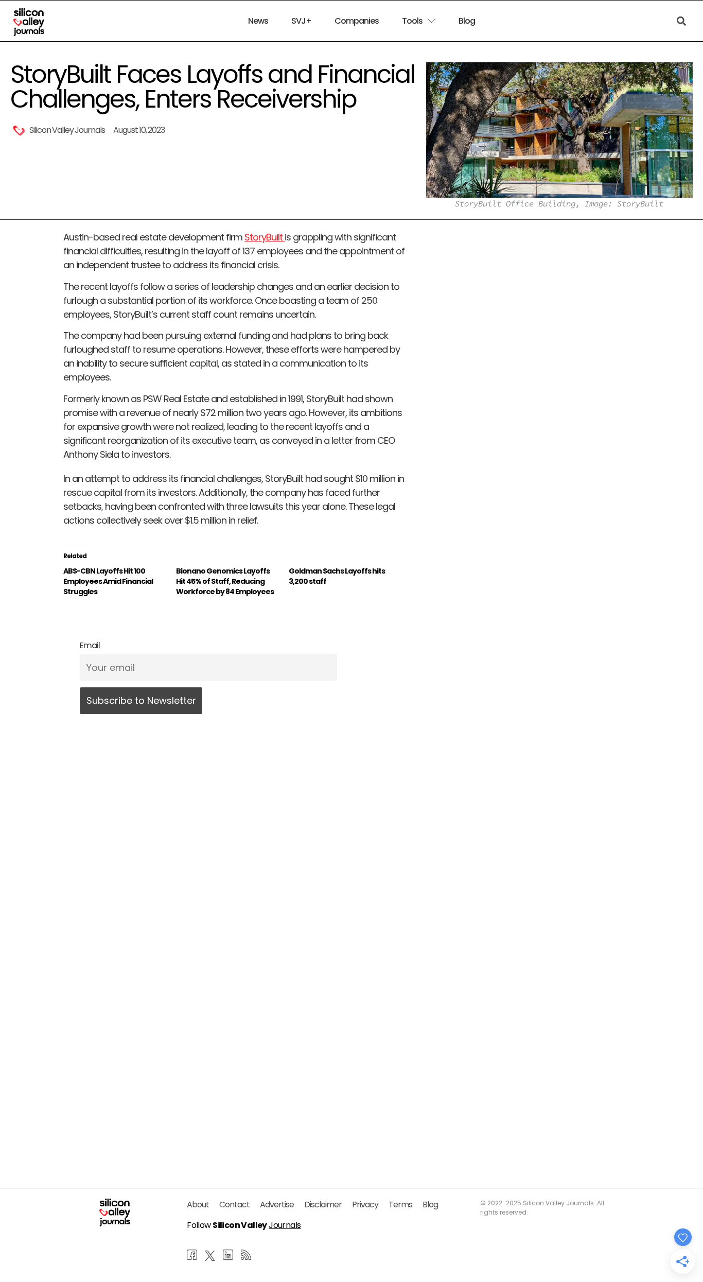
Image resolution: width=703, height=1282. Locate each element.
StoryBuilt (264, 237)
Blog (467, 21)
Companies (357, 21)
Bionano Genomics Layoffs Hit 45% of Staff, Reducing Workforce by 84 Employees (225, 581)
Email (90, 645)
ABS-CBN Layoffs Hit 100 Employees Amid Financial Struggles (108, 581)
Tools (412, 21)
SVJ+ (301, 21)
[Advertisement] (234, 1054)
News (258, 21)
